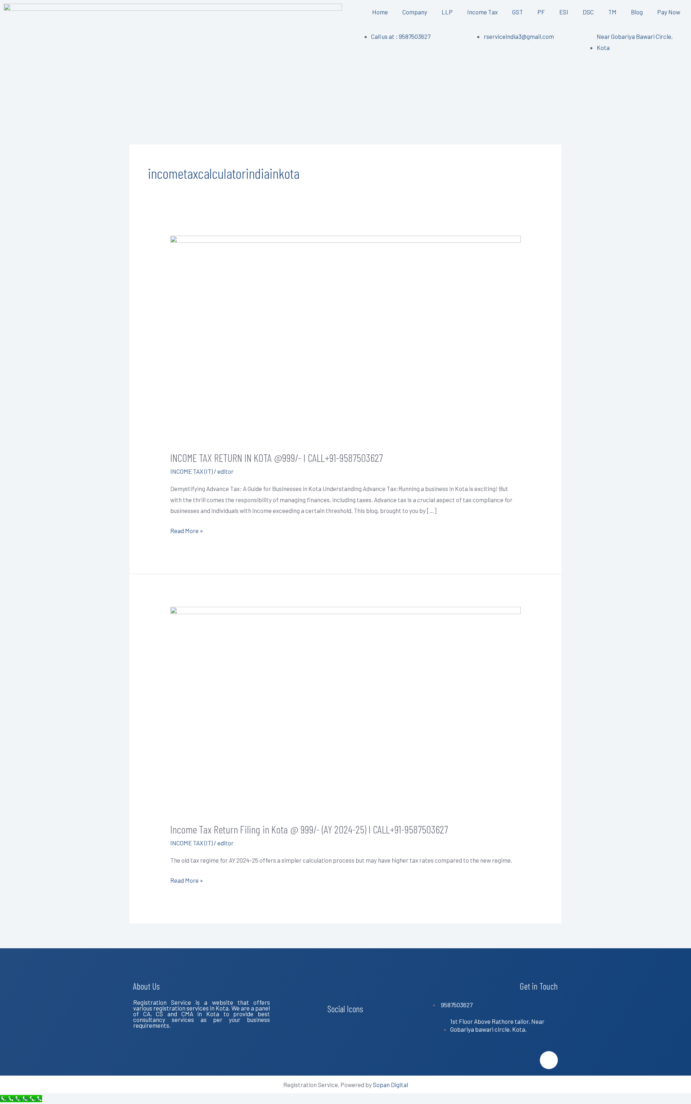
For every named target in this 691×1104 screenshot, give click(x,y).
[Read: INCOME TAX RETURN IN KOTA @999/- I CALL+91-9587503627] (345, 337)
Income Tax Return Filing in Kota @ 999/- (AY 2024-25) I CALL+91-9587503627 (309, 829)
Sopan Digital (390, 1084)
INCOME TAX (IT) (191, 471)
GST (517, 11)
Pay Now (668, 11)
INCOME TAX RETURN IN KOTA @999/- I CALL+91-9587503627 (276, 457)
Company (414, 11)
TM (612, 11)
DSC (588, 11)
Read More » (186, 529)
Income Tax (482, 11)
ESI (563, 11)
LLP (447, 11)
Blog (637, 11)
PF (541, 11)
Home (380, 11)
